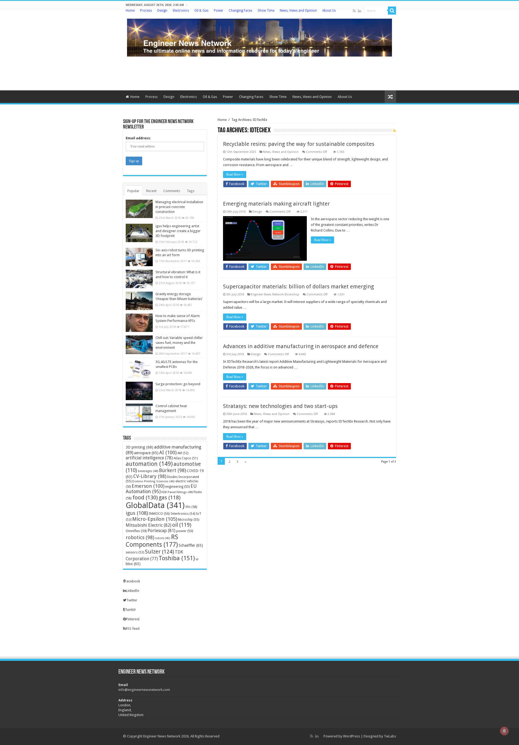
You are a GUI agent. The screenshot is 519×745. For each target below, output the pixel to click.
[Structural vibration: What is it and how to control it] (139, 279)
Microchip (188, 519)
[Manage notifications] (504, 731)
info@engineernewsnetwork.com (144, 690)
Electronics (181, 10)
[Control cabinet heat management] (139, 413)
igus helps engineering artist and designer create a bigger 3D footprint (178, 231)
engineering (177, 486)
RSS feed (132, 629)
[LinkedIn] (359, 11)
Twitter (131, 600)
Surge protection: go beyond (177, 384)
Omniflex (136, 531)
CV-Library (149, 476)
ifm (191, 507)
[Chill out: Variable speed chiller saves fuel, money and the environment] (139, 344)
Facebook (132, 581)
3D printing (139, 447)
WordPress (351, 736)
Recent (151, 191)
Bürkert (172, 470)
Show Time (266, 10)
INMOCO (159, 514)
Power (218, 10)
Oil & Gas (201, 10)
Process (146, 10)
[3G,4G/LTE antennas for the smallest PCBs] (139, 369)
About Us (329, 10)
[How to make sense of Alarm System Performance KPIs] (139, 323)
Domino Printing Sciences (153, 481)
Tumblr (130, 610)
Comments (171, 191)
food (145, 497)
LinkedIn (132, 591)
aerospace (146, 453)
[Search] (392, 10)
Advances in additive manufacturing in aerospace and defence (300, 346)
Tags (190, 191)
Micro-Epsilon (154, 519)
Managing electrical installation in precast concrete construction (179, 207)
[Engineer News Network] (259, 36)
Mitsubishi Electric (148, 525)
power (184, 531)
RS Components (152, 540)
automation (149, 463)
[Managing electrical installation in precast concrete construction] (139, 209)
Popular (133, 191)
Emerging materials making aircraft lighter (276, 203)
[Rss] (354, 11)
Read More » (234, 174)
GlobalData (155, 505)
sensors (135, 552)
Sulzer (159, 551)
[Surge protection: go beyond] (139, 391)
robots (162, 538)
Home (130, 10)
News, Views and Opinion (298, 10)
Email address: (138, 138)
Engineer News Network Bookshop (275, 294)
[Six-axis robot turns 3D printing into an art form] (139, 257)
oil (181, 525)
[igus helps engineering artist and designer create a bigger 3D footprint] (139, 233)
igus (137, 513)
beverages (148, 471)
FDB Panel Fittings (177, 492)
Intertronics (183, 514)
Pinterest (132, 619)
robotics (140, 537)
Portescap (161, 530)
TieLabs (390, 736)
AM (182, 453)
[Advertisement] (259, 73)
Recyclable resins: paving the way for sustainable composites (298, 144)
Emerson (148, 486)
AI (168, 452)
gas (170, 498)
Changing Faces (240, 10)
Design (162, 10)
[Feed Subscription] (394, 130)
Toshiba (177, 558)
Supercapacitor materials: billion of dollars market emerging (298, 286)
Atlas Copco (186, 458)
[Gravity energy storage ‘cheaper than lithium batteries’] (139, 301)
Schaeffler (191, 545)
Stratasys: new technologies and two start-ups (280, 406)
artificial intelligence (149, 457)
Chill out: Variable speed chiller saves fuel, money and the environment (179, 343)
